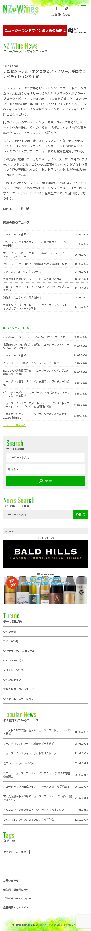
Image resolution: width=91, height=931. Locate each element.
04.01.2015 (81, 809)
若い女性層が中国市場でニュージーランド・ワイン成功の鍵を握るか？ (37, 798)
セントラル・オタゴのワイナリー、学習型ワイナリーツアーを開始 (36, 243)
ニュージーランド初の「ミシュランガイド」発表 (31, 363)
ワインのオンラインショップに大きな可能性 (28, 819)
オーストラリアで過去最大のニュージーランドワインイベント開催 (37, 732)
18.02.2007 (81, 731)
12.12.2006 (81, 819)
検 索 (48, 481)
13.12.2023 (81, 288)
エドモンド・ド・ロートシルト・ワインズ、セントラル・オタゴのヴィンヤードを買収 (36, 306)
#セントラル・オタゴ (16, 852)
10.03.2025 (81, 263)
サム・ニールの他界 (14, 355)
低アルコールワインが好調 (18, 763)
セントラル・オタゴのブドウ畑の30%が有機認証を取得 (35, 263)
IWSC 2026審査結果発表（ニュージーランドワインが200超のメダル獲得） (36, 372)
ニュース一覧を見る (14, 425)
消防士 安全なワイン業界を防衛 (22, 297)
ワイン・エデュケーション (18, 698)
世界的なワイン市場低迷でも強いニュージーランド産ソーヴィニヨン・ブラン (36, 346)
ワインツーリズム (13, 660)
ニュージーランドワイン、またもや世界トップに (31, 753)
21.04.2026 (80, 405)
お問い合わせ (62, 14)
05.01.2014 (81, 763)
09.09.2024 (81, 743)
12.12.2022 (81, 306)
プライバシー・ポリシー (17, 898)
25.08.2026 (80, 337)
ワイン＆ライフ (12, 679)
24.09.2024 (81, 271)
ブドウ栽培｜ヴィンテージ (18, 689)
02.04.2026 (80, 415)
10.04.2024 (81, 279)
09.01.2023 (81, 297)
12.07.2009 (81, 753)
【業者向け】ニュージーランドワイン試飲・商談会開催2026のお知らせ (35, 415)
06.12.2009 (81, 786)
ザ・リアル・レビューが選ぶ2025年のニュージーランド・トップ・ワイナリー (36, 254)
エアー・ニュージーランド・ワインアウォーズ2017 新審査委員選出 (36, 775)
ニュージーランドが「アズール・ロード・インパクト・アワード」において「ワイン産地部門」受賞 (36, 405)
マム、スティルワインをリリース (22, 271)
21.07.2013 (81, 798)
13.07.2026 (80, 363)
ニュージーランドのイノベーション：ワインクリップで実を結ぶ (36, 288)
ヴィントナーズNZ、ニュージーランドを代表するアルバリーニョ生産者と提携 (36, 394)
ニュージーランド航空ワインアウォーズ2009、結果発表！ (36, 786)
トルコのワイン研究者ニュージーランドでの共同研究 (33, 809)
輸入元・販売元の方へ (16, 889)
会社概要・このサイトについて (21, 907)
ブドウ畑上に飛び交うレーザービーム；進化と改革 (32, 279)
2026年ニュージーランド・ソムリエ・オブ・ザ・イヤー (35, 337)
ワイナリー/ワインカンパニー (20, 651)
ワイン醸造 (9, 631)
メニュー (84, 4)
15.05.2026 (80, 394)
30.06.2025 (81, 254)
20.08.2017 (81, 774)
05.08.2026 (80, 346)
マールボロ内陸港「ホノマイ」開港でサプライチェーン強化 (36, 383)
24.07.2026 (80, 355)
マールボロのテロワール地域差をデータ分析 (28, 743)
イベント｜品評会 (13, 670)
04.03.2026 (81, 243)
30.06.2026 (80, 372)
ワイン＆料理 (10, 641)
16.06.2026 (80, 383)
